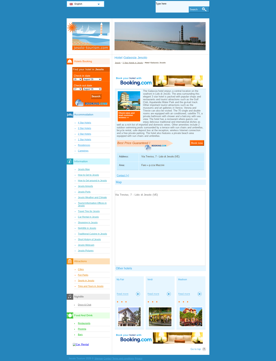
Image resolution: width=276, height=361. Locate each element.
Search (194, 9)
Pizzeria (82, 329)
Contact (108, 358)
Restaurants (84, 323)
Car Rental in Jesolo (88, 217)
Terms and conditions (123, 358)
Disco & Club (84, 304)
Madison (182, 279)
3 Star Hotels (84, 128)
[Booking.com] (159, 85)
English (78, 4)
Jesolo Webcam (86, 245)
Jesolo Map (84, 169)
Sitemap (98, 358)
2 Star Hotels (84, 134)
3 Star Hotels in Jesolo (133, 63)
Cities (81, 269)
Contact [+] (123, 175)
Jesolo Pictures (86, 250)
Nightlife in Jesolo (87, 228)
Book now (197, 142)
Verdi (150, 279)
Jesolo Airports (85, 186)
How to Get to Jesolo (88, 175)
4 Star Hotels (84, 122)
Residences (84, 145)
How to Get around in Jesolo (92, 180)
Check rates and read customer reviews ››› (127, 115)
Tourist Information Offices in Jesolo (92, 204)
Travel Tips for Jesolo (89, 211)
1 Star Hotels (84, 139)
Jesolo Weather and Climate (92, 197)
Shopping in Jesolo (88, 222)
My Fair (120, 279)
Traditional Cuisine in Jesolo (92, 233)
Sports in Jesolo (86, 280)
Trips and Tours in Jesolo (90, 286)
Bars (80, 334)
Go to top (196, 349)
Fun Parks (83, 275)
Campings (83, 150)
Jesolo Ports (84, 192)
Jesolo (118, 63)
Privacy (138, 358)
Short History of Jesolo (89, 239)
